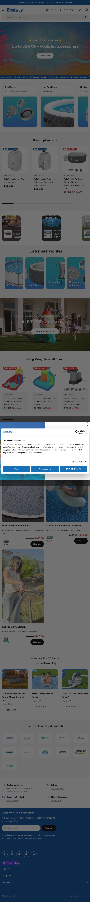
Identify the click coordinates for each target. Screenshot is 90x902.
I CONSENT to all (73, 469)
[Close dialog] (87, 424)
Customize (43, 469)
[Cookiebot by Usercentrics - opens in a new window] (77, 432)
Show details (77, 462)
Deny (16, 469)
